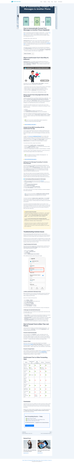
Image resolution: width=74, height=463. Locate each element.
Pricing (49, 1)
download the (35, 136)
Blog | (35, 460)
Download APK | (31, 460)
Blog (52, 1)
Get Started (60, 1)
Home (41, 1)
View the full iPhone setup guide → (30, 124)
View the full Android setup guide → (31, 159)
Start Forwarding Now (29, 425)
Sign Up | (26, 460)
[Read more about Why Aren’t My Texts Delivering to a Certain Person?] (30, 444)
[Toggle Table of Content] (32, 53)
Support (55, 1)
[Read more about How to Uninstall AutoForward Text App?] (44, 444)
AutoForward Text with (28, 344)
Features (45, 1)
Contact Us (50, 460)
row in (42, 351)
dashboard (42, 180)
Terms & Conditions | (44, 460)
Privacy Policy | (38, 460)
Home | (23, 460)
